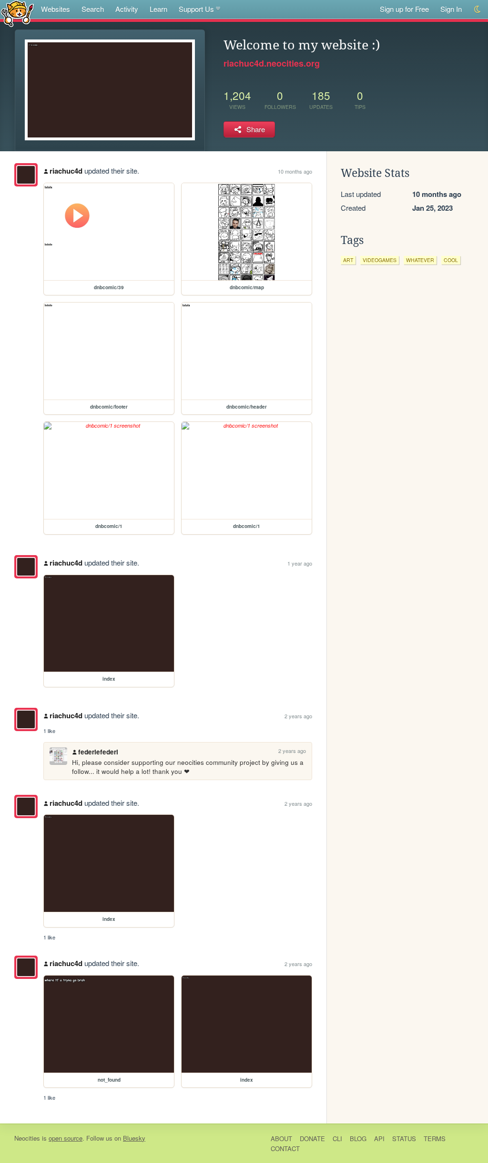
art (348, 260)
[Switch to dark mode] (478, 9)
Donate (312, 1138)
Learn (158, 9)
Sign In (451, 9)
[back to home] (17, 13)
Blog (358, 1138)
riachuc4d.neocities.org (272, 63)
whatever (420, 260)
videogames (379, 260)
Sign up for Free (404, 9)
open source (65, 1138)
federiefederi (98, 751)
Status (404, 1138)
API (379, 1138)
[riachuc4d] (26, 175)
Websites (55, 9)
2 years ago (298, 716)
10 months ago (295, 171)
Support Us (196, 9)
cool (451, 260)
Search (92, 9)
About (281, 1138)
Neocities (27, 1138)
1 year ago (299, 563)
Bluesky (134, 1138)
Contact (285, 1148)
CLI (337, 1138)
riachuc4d (66, 171)
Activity (126, 9)
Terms (435, 1138)
